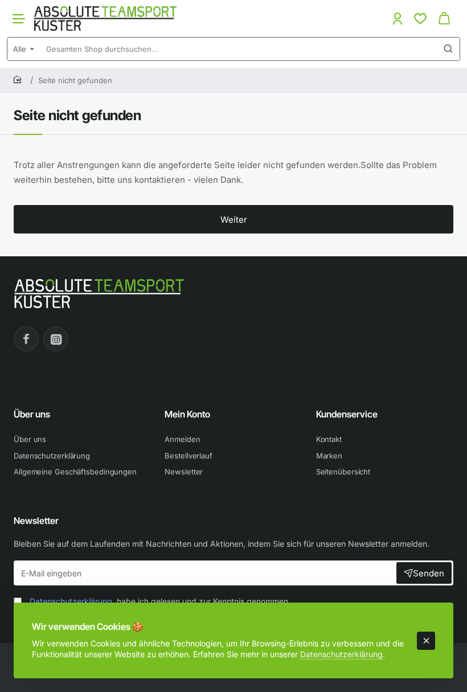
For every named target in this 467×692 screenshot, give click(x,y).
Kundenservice (347, 414)
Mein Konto (187, 414)
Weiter (233, 219)
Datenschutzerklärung (341, 654)
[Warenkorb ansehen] (444, 18)
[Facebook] (26, 338)
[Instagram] (55, 338)
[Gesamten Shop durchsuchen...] (448, 49)
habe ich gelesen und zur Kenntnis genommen (159, 601)
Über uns (32, 414)
